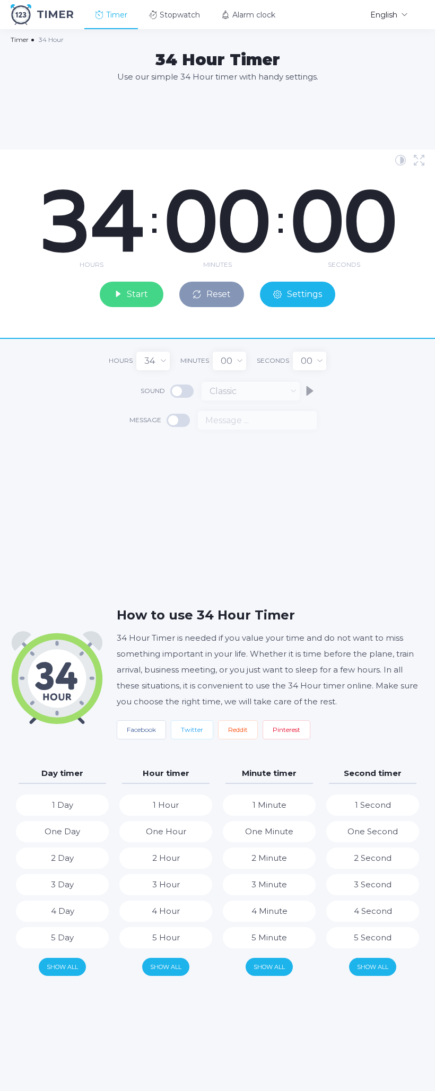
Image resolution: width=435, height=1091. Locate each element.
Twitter (192, 730)
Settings (304, 294)
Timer (116, 15)
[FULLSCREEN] (419, 160)
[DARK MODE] (400, 160)
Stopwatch (180, 15)
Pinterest (286, 730)
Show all (62, 967)
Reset (218, 294)
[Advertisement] (217, 115)
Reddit (238, 730)
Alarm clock (253, 15)
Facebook (141, 730)
